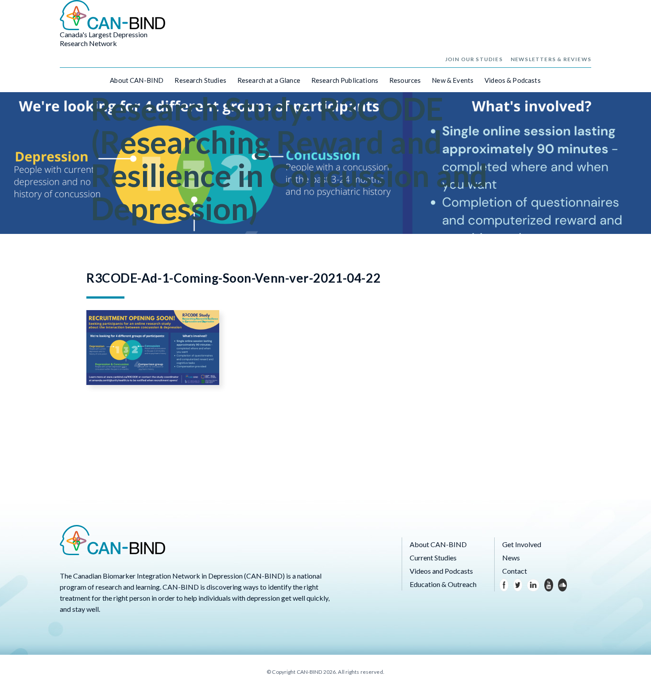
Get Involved (521, 544)
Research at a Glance (268, 80)
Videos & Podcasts (512, 80)
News (511, 557)
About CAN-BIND (136, 80)
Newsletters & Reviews (551, 59)
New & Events (452, 80)
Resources (405, 80)
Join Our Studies (474, 59)
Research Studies (200, 80)
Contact (514, 571)
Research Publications (344, 80)
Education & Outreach (443, 584)
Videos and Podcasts (441, 571)
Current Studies (433, 557)
